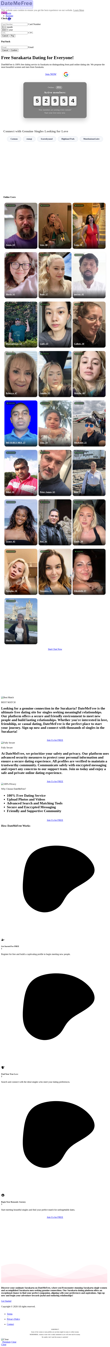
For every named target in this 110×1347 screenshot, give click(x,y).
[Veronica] (55, 572)
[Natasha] (20, 572)
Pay (12, 36)
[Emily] (89, 522)
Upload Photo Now (56, 693)
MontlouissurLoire (91, 139)
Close (13, 1342)
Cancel (5, 36)
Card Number (34, 24)
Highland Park (67, 139)
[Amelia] (55, 374)
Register (9, 16)
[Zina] (55, 423)
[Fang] (89, 226)
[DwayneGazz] (20, 325)
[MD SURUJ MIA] (20, 423)
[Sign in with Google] (66, 74)
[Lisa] (55, 226)
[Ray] (55, 522)
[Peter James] (55, 473)
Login (8, 13)
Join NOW (50, 74)
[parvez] (89, 275)
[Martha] (89, 374)
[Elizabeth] (89, 572)
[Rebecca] (20, 374)
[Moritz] (20, 621)
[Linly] (55, 325)
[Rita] (89, 473)
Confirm (14, 50)
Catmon (14, 139)
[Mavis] (20, 275)
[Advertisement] (55, 167)
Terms (9, 1314)
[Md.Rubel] (89, 423)
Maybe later (55, 699)
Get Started (6, 1301)
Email (31, 47)
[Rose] (55, 275)
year (11, 30)
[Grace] (20, 522)
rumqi (29, 139)
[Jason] (20, 226)
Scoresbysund (47, 139)
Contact (10, 1324)
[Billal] (20, 473)
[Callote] (89, 325)
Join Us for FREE (55, 740)
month (10, 27)
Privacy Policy (13, 1319)
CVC (30, 32)
